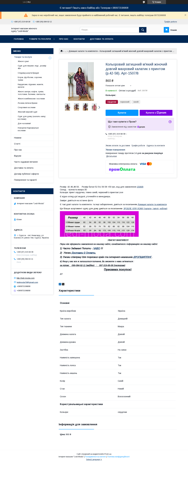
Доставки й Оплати (83, 252)
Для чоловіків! (24, 123)
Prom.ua (107, 454)
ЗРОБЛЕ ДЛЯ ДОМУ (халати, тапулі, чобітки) (145, 208)
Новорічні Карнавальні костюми (28, 129)
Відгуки (17, 156)
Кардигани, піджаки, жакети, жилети (30, 85)
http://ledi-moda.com (26, 278)
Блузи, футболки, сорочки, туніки (30, 78)
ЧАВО (96, 248)
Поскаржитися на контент (95, 457)
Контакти (79, 39)
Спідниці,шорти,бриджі (28, 73)
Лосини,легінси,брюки (27, 103)
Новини (17, 138)
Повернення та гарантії (25, 180)
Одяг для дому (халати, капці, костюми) (32, 117)
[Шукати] (142, 30)
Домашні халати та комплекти (83, 51)
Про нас (63, 39)
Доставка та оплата (101, 39)
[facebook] (60, 284)
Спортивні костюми (26, 107)
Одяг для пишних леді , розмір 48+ (32, 67)
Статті (17, 144)
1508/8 (140, 187)
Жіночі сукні (23, 61)
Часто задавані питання (26, 162)
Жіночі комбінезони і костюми (31, 99)
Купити (122, 112)
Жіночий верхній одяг (27, 112)
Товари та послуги (40, 39)
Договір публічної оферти (26, 174)
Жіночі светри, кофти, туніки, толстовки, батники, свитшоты (31, 92)
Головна (19, 39)
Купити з (151, 112)
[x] (63, 284)
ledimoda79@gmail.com (27, 282)
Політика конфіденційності (118, 457)
